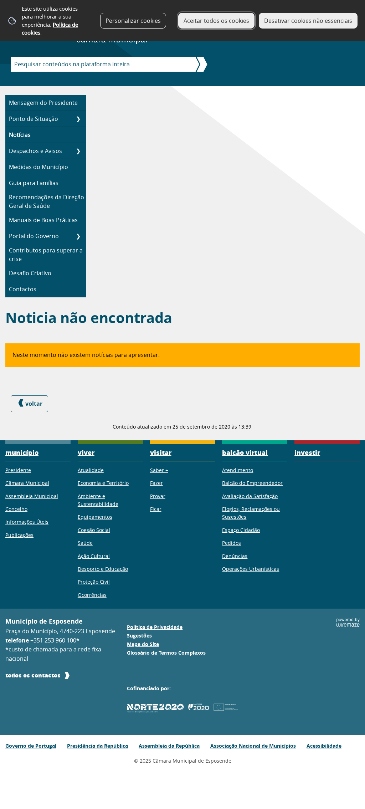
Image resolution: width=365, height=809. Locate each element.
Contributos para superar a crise (46, 254)
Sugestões (139, 635)
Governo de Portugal (30, 745)
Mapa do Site (143, 644)
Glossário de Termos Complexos (166, 652)
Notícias (20, 135)
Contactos (22, 289)
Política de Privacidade (154, 627)
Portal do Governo (34, 236)
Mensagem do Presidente (43, 103)
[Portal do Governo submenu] (78, 236)
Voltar (33, 404)
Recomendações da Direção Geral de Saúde (46, 201)
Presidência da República (97, 745)
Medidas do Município (38, 167)
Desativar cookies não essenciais (308, 21)
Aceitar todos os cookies (216, 21)
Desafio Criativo (30, 273)
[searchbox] (101, 64)
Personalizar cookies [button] (133, 21)
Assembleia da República (169, 745)
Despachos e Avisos (35, 151)
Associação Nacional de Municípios (253, 745)
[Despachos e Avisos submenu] (78, 151)
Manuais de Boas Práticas (43, 220)
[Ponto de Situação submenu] (78, 119)
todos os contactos (33, 675)
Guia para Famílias (33, 183)
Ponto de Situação (33, 119)
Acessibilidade (324, 745)
